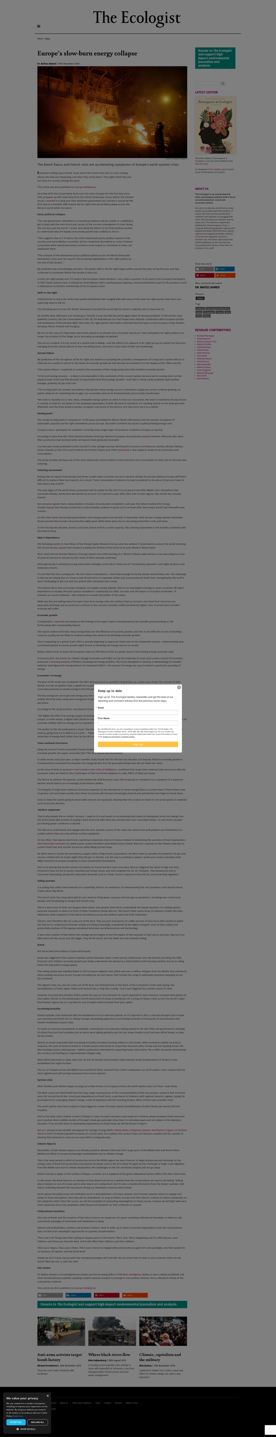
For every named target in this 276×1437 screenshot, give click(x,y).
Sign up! (138, 744)
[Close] (179, 687)
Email (101, 708)
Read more (18, 1416)
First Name (104, 718)
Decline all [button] (37, 1422)
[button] (27, 1429)
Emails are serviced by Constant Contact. (119, 736)
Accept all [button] (16, 1422)
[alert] (27, 1413)
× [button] (47, 1396)
